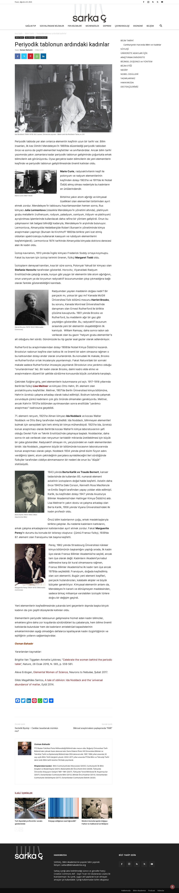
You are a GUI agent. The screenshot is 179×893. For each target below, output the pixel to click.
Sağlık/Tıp (30, 25)
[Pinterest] (30, 56)
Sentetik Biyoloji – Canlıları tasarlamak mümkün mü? (36, 729)
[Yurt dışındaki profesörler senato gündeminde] (30, 808)
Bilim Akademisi (69, 862)
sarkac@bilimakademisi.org (73, 865)
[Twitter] (157, 2)
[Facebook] (144, 2)
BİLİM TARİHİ (127, 40)
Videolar (160, 890)
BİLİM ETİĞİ (126, 65)
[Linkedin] (43, 56)
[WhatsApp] (37, 56)
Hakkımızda (125, 890)
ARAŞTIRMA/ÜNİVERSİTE (133, 57)
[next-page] (21, 829)
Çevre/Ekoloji (122, 25)
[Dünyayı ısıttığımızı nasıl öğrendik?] (63, 808)
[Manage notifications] (172, 887)
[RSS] (153, 2)
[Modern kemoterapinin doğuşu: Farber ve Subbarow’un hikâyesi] (97, 808)
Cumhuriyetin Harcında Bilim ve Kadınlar (142, 44)
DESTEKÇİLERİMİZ (129, 86)
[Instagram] (148, 2)
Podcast (151, 890)
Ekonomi (138, 25)
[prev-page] (16, 829)
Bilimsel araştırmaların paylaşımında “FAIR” (92, 728)
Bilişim (150, 25)
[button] (160, 26)
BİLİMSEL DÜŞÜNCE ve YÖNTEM (136, 61)
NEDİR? (124, 69)
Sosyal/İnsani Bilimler (52, 25)
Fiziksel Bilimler (41, 37)
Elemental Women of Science (50, 672)
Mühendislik (92, 25)
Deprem (107, 25)
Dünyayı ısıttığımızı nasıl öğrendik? (62, 821)
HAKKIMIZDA (127, 82)
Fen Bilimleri (75, 25)
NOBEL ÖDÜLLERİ (129, 74)
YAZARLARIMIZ (128, 78)
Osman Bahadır (26, 50)
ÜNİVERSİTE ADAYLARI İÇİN (134, 53)
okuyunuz (104, 879)
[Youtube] (162, 2)
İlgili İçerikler (23, 793)
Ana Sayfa (19, 33)
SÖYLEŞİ (125, 48)
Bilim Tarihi (29, 33)
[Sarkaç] (89, 13)
